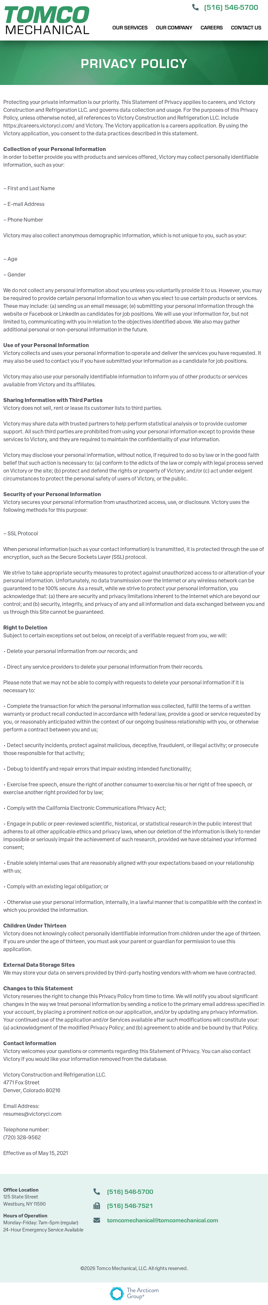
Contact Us (246, 27)
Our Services (130, 27)
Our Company (174, 27)
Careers (212, 27)
